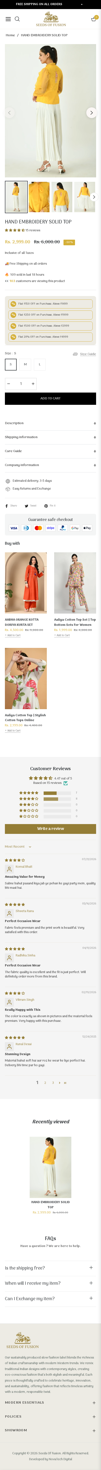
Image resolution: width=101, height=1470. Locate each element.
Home (10, 35)
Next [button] (91, 112)
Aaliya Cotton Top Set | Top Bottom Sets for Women (75, 623)
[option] (50, 110)
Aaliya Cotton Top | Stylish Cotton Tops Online (25, 718)
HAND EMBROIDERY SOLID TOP (50, 1205)
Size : (10, 353)
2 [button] (45, 1083)
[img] (15, 860)
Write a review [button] (50, 829)
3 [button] (53, 1083)
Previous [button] (9, 112)
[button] (15, 230)
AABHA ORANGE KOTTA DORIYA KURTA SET (21, 623)
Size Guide (88, 354)
